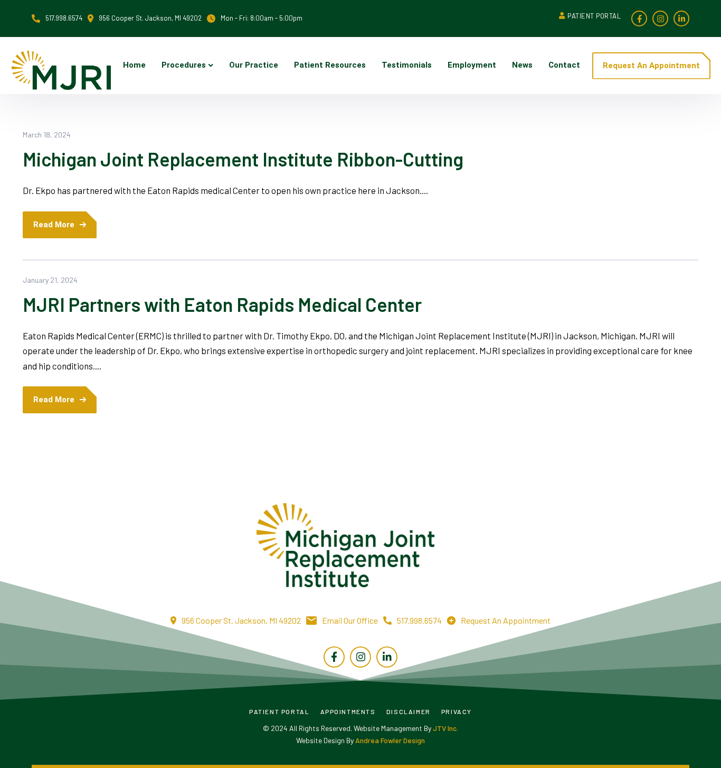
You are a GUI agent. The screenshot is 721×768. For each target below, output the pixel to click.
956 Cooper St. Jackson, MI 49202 (150, 18)
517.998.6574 (419, 620)
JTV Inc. (445, 728)
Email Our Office (350, 620)
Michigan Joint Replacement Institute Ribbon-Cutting (243, 158)
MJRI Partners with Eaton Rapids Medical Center (222, 304)
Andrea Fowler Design (390, 740)
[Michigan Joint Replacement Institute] (61, 66)
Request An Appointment (506, 620)
